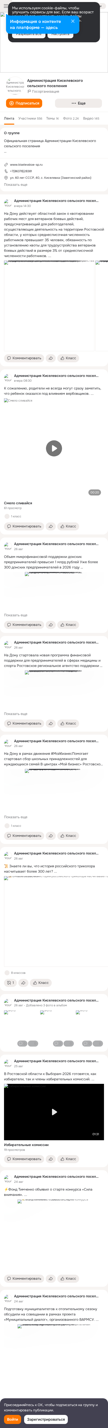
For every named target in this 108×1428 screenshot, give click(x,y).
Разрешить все (28, 33)
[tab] (9, 118)
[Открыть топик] (54, 235)
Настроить (60, 33)
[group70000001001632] (8, 203)
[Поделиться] (51, 358)
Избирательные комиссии (26, 1145)
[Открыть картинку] (49, 306)
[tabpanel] (54, 803)
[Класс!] (7, 516)
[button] (24, 103)
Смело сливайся (18, 503)
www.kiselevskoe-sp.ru (26, 165)
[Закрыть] (72, 22)
